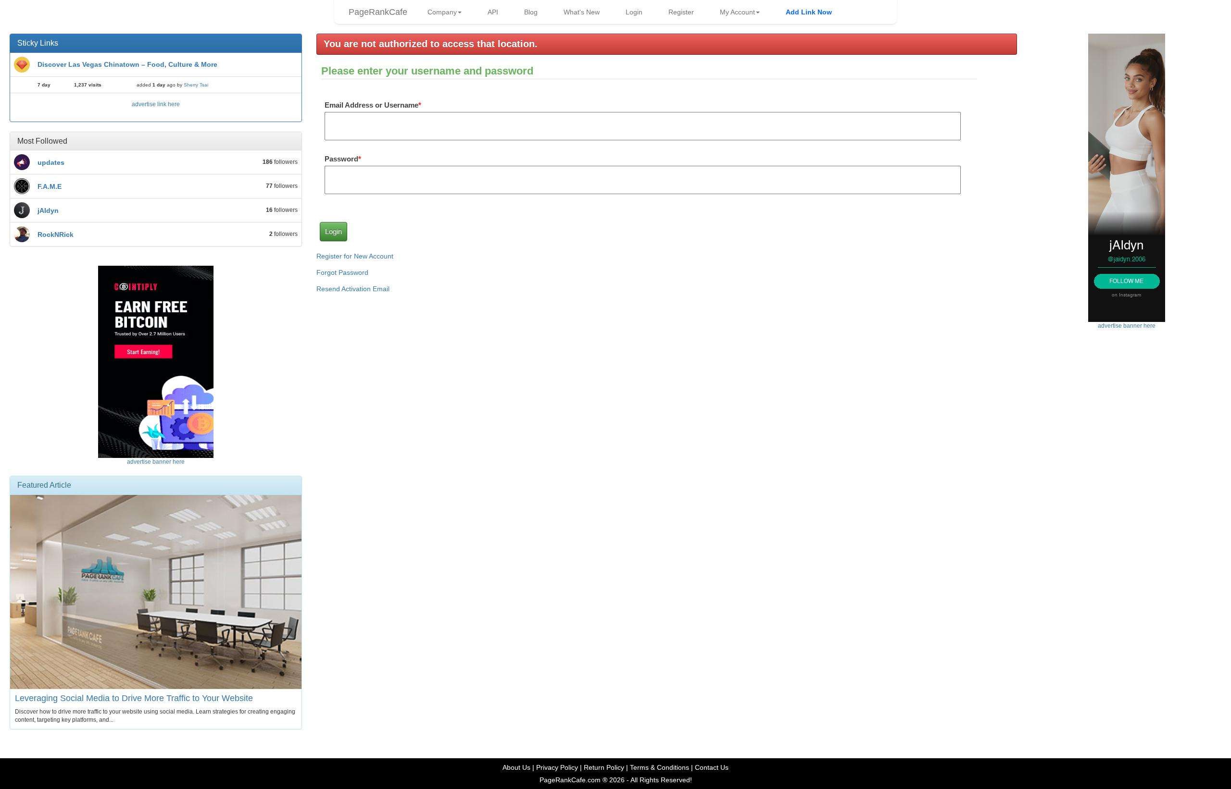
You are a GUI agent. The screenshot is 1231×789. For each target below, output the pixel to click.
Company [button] (442, 12)
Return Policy (604, 767)
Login (634, 12)
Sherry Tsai (196, 84)
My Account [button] (737, 12)
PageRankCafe (378, 12)
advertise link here (156, 104)
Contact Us (712, 767)
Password (341, 159)
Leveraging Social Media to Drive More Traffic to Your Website (134, 698)
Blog (531, 12)
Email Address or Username (371, 105)
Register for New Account (354, 256)
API (493, 12)
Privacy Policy (557, 767)
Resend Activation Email (352, 289)
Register (681, 12)
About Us (516, 767)
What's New (582, 12)
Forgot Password (342, 272)
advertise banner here (156, 461)
